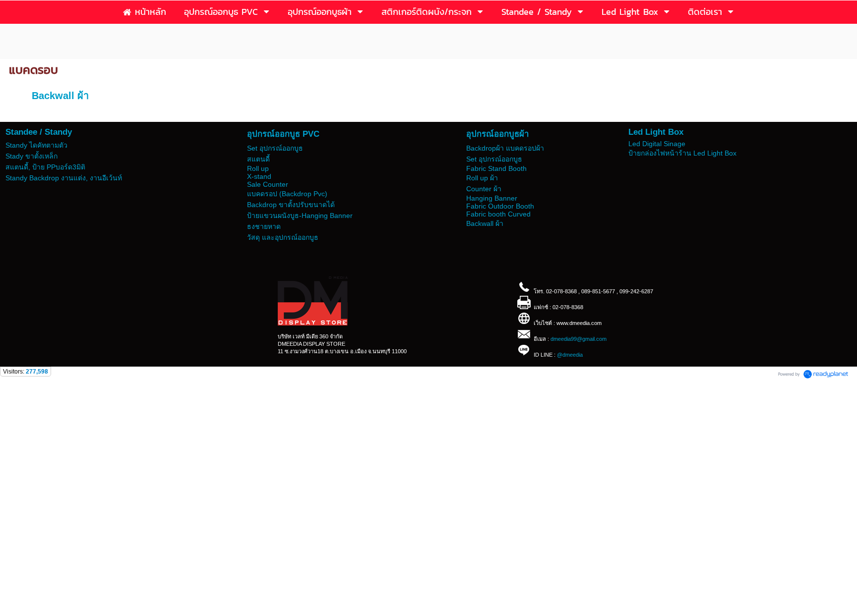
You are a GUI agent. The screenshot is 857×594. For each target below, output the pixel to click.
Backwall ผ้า (60, 95)
